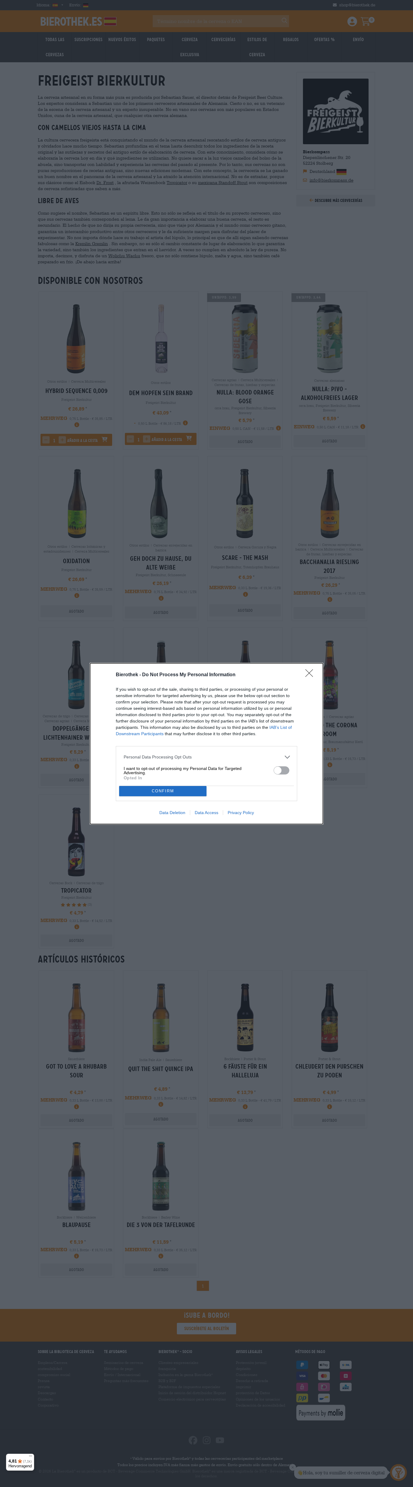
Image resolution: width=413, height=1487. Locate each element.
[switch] (281, 770)
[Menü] (30, 1457)
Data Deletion (172, 812)
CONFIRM (163, 791)
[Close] (311, 675)
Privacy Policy (241, 812)
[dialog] (206, 743)
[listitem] (206, 757)
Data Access (206, 812)
